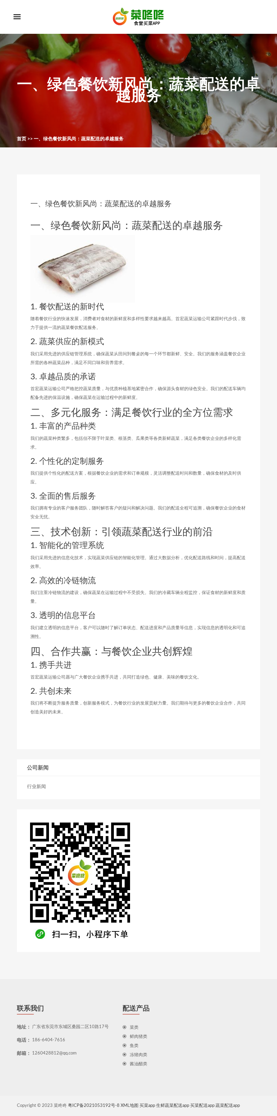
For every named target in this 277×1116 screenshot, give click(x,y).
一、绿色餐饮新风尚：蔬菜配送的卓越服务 (79, 139)
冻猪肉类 (138, 1055)
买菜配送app (202, 1105)
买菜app (147, 1105)
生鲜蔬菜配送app (172, 1105)
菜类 (134, 1027)
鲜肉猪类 (138, 1037)
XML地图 (129, 1105)
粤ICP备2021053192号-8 (94, 1105)
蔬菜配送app (228, 1105)
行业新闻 (36, 786)
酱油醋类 (138, 1064)
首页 (21, 139)
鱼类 (134, 1046)
